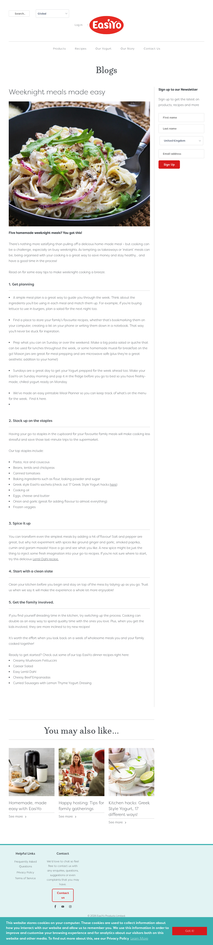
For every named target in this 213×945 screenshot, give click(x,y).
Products (59, 48)
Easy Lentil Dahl (24, 672)
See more (16, 816)
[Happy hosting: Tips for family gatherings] (81, 772)
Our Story (128, 48)
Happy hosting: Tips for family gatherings (81, 805)
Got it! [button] (189, 931)
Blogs (106, 69)
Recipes (80, 48)
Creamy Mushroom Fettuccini (35, 660)
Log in (79, 25)
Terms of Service (25, 878)
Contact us (63, 895)
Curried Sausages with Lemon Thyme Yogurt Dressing (52, 683)
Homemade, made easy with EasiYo (28, 805)
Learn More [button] (139, 938)
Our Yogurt (103, 48)
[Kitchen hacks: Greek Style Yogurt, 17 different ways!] (131, 772)
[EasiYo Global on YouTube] (63, 906)
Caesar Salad (23, 666)
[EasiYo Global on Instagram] (70, 906)
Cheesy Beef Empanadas (31, 677)
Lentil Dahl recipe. (46, 559)
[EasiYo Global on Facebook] (55, 906)
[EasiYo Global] (106, 27)
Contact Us (152, 48)
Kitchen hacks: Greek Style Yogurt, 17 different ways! (129, 808)
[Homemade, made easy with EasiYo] (31, 772)
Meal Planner (69, 393)
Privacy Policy (25, 872)
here (42, 399)
